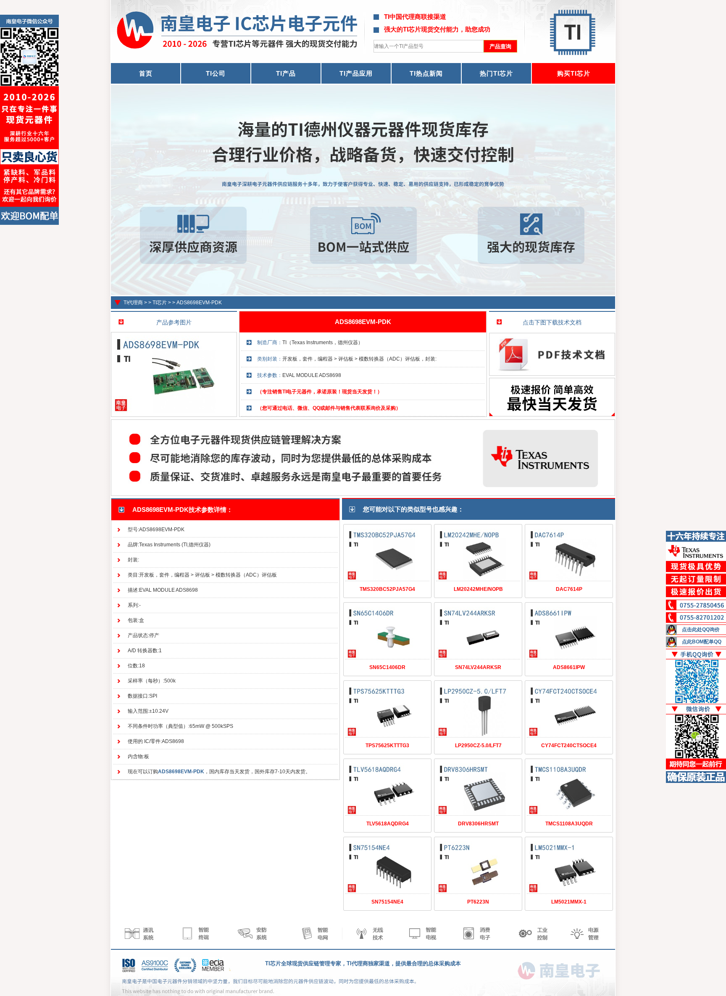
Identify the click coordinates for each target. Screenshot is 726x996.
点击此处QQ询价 (701, 629)
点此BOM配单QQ (701, 642)
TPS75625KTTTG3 (387, 745)
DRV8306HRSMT (478, 824)
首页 (146, 73)
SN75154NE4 (387, 902)
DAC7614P (569, 589)
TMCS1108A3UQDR (569, 824)
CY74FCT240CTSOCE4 (569, 745)
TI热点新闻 (426, 73)
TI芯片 (160, 303)
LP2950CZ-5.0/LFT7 (478, 745)
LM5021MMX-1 (569, 902)
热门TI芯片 (496, 73)
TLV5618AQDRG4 (387, 824)
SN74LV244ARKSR (478, 667)
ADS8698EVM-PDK (199, 303)
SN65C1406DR (387, 667)
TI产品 (286, 73)
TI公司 (216, 73)
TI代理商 (133, 303)
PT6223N (478, 902)
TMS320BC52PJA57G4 (387, 589)
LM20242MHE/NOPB (478, 589)
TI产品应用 (356, 73)
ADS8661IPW (569, 667)
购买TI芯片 (573, 73)
